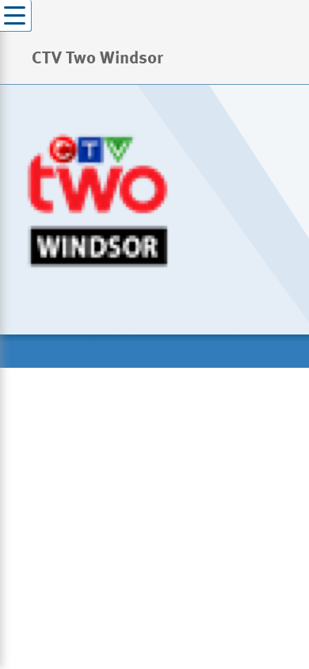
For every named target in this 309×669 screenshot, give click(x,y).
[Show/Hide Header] (16, 16)
